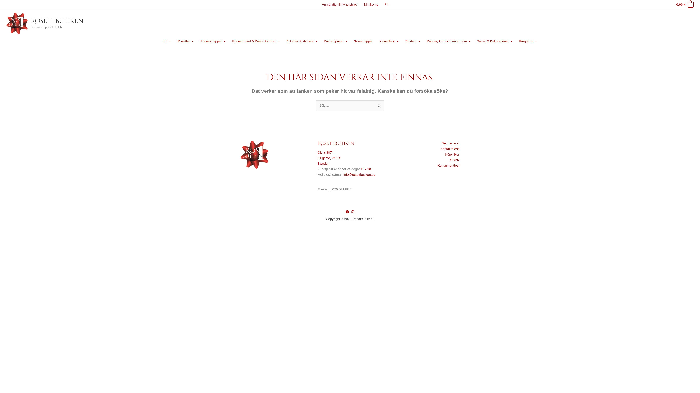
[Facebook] (347, 211)
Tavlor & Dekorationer (493, 41)
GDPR (454, 160)
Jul (165, 41)
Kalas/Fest (387, 41)
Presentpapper (211, 41)
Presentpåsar (333, 41)
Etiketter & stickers (300, 41)
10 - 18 (366, 169)
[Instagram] (352, 211)
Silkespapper (363, 41)
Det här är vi (450, 143)
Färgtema (526, 41)
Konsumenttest (448, 165)
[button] (386, 4)
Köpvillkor (452, 154)
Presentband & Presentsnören (254, 41)
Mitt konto (371, 4)
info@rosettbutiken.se (359, 174)
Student (411, 41)
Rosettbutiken (57, 21)
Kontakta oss (449, 149)
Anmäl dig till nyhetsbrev (339, 4)
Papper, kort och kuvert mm (447, 41)
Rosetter (184, 41)
